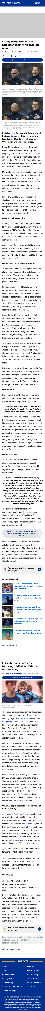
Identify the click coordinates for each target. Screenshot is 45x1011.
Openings (31, 966)
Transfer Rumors (14, 949)
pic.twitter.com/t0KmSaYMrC (15, 884)
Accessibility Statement (12, 986)
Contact (5, 970)
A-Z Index (31, 986)
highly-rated (27, 824)
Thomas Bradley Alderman (15, 52)
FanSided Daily (8, 974)
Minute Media (13, 996)
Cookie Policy (7, 982)
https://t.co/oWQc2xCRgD (17, 881)
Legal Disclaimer (34, 982)
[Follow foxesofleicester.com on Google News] (39, 569)
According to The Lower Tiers (15, 814)
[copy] (15, 55)
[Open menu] (3, 3)
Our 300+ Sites (33, 970)
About (4, 966)
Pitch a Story (32, 974)
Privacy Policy (8, 978)
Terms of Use (33, 978)
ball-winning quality (17, 840)
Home (4, 645)
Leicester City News (15, 645)
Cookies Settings (9, 990)
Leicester (15, 136)
